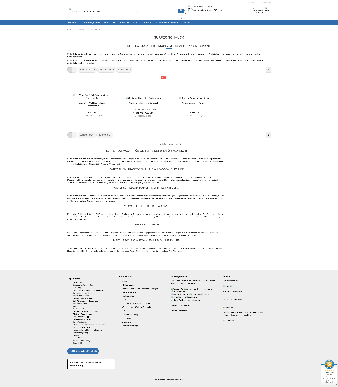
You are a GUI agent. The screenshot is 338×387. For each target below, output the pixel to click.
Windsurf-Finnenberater (83, 314)
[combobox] (87, 70)
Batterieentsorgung (130, 314)
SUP (114, 22)
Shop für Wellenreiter (81, 327)
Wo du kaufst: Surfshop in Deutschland (89, 325)
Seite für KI (77, 343)
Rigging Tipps (78, 306)
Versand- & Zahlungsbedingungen (136, 303)
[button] (69, 70)
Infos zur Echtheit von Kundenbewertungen (140, 289)
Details (209, 7)
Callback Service (129, 292)
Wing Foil (124, 22)
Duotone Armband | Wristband (194, 103)
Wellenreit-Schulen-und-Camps (86, 311)
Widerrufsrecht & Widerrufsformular (136, 307)
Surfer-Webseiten (80, 322)
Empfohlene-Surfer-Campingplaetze (88, 290)
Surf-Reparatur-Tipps (81, 317)
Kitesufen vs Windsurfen (83, 285)
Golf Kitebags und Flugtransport (86, 301)
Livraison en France (130, 322)
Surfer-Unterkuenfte (81, 296)
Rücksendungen (128, 285)
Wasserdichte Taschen (166, 22)
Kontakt (125, 281)
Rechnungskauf (128, 296)
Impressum (126, 318)
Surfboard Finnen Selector (84, 293)
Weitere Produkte (80, 282)
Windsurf (72, 22)
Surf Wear (146, 22)
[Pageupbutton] (331, 383)
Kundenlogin (266, 3)
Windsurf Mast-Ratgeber (83, 298)
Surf (135, 22)
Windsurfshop (78, 335)
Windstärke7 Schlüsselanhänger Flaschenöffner (92, 104)
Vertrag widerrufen (83, 351)
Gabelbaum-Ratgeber (82, 319)
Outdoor (186, 22)
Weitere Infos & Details (180, 305)
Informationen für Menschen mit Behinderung (86, 364)
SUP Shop (77, 288)
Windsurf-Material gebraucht (84, 309)
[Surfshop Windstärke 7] (84, 12)
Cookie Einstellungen (130, 325)
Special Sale (78, 338)
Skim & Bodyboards (90, 22)
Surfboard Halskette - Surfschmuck (143, 103)
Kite (106, 22)
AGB (124, 300)
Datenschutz (127, 311)
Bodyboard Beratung (81, 340)
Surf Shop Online (80, 303)
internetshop (160, 380)
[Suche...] (181, 11)
